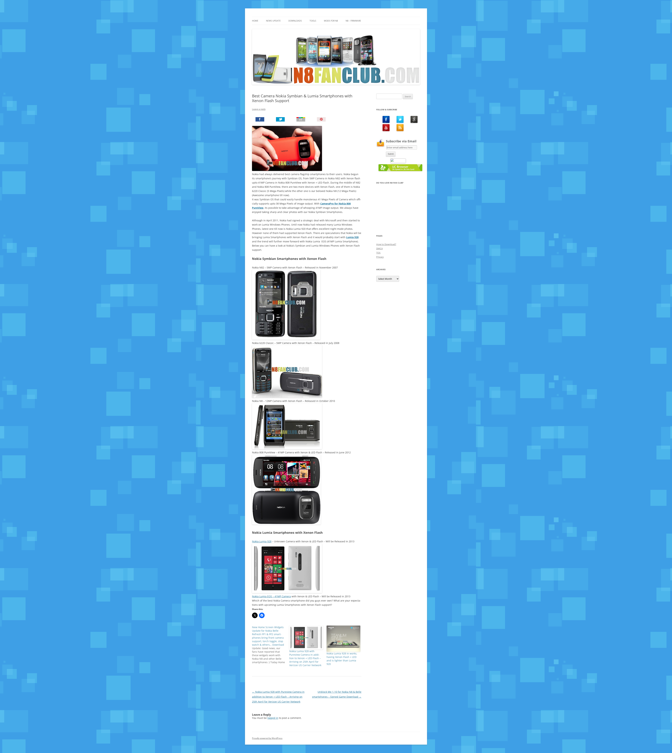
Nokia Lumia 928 (261, 541)
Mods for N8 (331, 20)
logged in (272, 718)
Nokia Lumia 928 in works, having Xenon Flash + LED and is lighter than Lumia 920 (342, 659)
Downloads (295, 20)
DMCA (379, 248)
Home (255, 20)
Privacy (380, 256)
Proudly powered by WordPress (267, 738)
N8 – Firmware (353, 20)
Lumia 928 (352, 237)
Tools (313, 20)
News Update (273, 20)
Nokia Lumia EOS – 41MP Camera (271, 596)
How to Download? (386, 244)
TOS (378, 252)
